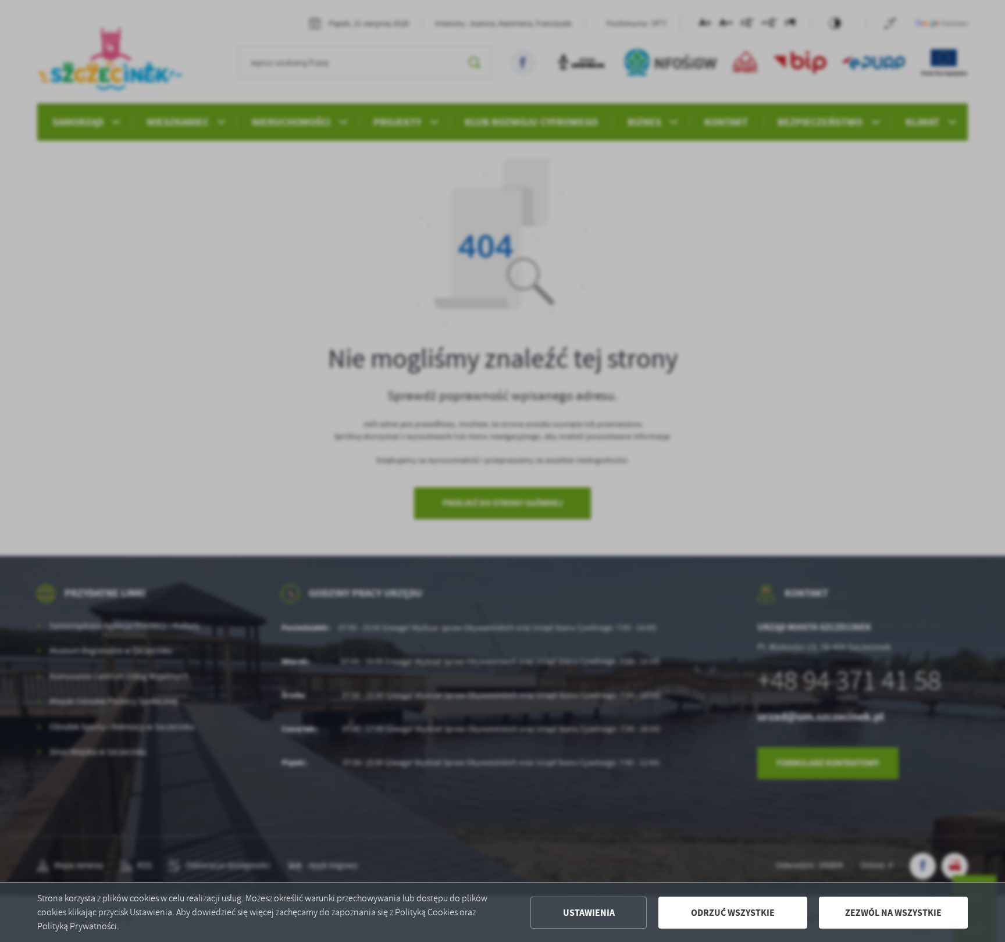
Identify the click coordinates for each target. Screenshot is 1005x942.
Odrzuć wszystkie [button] (733, 913)
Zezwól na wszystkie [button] (893, 913)
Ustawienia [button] (589, 913)
